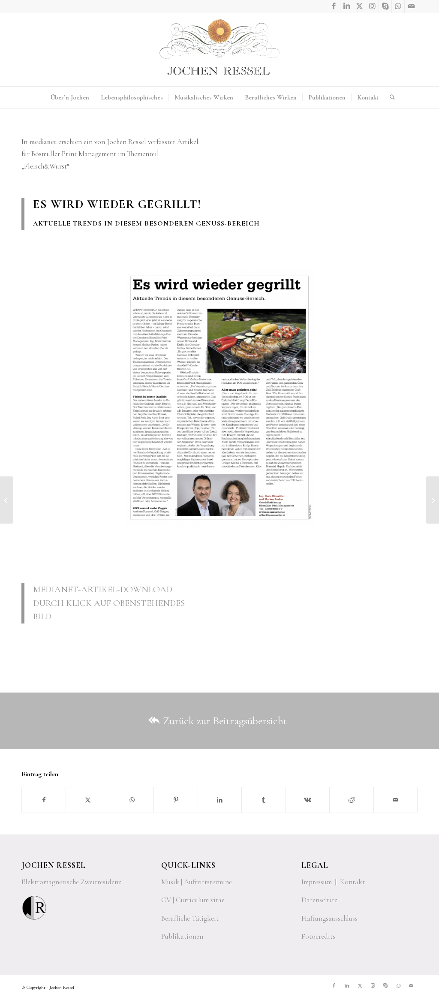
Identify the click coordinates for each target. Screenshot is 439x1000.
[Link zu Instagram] (372, 6)
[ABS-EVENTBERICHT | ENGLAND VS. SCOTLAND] (432, 500)
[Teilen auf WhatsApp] (131, 800)
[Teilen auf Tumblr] (263, 800)
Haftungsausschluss (329, 918)
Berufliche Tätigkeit (190, 918)
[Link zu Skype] (385, 6)
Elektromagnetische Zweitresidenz (71, 881)
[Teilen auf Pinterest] (175, 800)
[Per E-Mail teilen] (396, 800)
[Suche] (389, 97)
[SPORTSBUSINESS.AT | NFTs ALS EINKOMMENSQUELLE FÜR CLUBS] (6, 500)
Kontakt (352, 881)
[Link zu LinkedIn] (346, 6)
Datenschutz (319, 899)
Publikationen (182, 936)
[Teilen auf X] (87, 800)
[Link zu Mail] (411, 6)
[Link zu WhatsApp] (398, 6)
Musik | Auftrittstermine (196, 881)
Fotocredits (318, 936)
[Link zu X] (359, 6)
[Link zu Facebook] (334, 6)
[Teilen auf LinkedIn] (219, 800)
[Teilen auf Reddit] (351, 800)
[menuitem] (70, 97)
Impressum (316, 881)
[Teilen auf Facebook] (44, 800)
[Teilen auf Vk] (307, 800)
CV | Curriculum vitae (193, 899)
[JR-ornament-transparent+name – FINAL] (219, 49)
